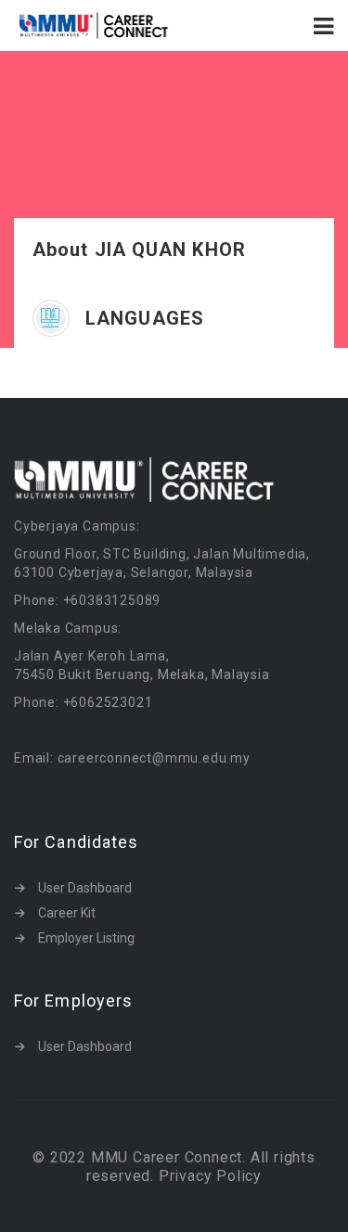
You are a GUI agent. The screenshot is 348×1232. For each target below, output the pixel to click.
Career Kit (67, 912)
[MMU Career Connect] (94, 25)
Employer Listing (86, 937)
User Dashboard (85, 887)
